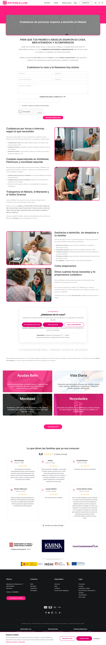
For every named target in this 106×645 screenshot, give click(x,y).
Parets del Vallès (15, 210)
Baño (31, 584)
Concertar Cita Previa (16, 598)
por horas (37, 57)
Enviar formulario (53, 117)
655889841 (15, 592)
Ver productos (53, 427)
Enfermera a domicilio (62, 245)
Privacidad (82, 584)
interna (50, 57)
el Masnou (20, 206)
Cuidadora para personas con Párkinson (19, 180)
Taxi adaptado (60, 260)
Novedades (33, 590)
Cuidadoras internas (14, 147)
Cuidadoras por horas (14, 142)
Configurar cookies (84, 588)
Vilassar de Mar (37, 206)
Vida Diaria (33, 588)
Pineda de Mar (27, 208)
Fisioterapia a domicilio (62, 249)
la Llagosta (43, 210)
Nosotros (57, 584)
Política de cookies (11, 642)
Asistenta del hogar (13, 151)
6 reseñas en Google (60, 454)
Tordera (34, 208)
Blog (75, 3)
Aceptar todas (84, 638)
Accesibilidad (82, 595)
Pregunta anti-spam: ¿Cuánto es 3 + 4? (53, 97)
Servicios (47, 3)
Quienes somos (66, 3)
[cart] (102, 3)
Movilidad (33, 586)
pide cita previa (76, 295)
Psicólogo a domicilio (62, 256)
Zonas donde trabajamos (61, 590)
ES (95, 3)
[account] (100, 3)
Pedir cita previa (53, 324)
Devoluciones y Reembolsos (87, 590)
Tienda (56, 3)
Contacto (57, 588)
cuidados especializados (67, 57)
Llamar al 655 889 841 (74, 324)
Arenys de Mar (13, 208)
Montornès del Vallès (33, 210)
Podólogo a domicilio (62, 252)
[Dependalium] (15, 3)
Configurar (96, 638)
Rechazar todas (67, 638)
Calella (20, 208)
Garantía (81, 593)
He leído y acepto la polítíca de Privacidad (35, 105)
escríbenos (16, 218)
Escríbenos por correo (33, 324)
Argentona (15, 212)
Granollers (40, 208)
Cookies (81, 586)
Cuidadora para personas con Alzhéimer (19, 175)
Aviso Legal (82, 597)
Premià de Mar (28, 206)
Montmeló (24, 210)
